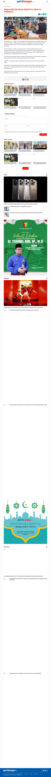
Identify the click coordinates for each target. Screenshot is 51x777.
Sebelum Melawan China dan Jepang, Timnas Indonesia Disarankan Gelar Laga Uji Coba (23, 307)
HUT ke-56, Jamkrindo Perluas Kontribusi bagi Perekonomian (38, 95)
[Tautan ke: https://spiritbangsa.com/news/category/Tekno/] (46, 175)
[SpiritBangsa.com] (26, 1)
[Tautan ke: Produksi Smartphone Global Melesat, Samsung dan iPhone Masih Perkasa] (25, 189)
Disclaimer (14, 775)
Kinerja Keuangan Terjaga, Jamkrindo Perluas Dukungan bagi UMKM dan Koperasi (40, 107)
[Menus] (4, 1)
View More (25, 168)
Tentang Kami (26, 774)
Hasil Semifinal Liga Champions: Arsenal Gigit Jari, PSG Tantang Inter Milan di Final (28, 404)
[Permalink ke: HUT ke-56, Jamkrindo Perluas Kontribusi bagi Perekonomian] (40, 89)
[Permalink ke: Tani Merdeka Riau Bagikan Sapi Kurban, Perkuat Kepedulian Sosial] (11, 101)
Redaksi (31, 774)
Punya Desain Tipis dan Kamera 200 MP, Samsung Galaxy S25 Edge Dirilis (26, 212)
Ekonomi (5, 14)
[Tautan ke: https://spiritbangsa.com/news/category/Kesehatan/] (46, 547)
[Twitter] (25, 79)
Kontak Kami (36, 774)
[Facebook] (23, 79)
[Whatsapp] (46, 14)
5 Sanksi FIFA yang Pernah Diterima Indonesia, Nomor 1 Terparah (24, 310)
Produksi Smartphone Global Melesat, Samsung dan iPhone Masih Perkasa (20, 204)
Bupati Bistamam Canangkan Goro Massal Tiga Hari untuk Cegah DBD (25, 673)
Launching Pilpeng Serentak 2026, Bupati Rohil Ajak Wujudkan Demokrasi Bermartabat (23, 576)
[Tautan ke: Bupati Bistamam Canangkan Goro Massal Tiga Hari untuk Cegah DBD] (6, 719)
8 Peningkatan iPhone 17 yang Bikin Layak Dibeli (20, 206)
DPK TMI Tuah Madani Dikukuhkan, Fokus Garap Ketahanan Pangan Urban (25, 107)
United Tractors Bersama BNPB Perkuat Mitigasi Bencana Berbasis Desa (25, 95)
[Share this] (39, 14)
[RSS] (28, 79)
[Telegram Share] (43, 14)
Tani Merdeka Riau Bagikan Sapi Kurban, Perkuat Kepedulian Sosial (10, 107)
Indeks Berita (19, 775)
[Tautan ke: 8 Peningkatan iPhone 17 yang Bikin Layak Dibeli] (6, 208)
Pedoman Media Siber (7, 775)
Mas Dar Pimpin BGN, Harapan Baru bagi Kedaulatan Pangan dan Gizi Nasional (10, 95)
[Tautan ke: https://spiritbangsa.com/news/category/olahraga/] (46, 278)
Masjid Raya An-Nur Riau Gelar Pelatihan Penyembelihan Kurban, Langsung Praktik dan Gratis (28, 579)
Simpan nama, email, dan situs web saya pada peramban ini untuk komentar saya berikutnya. (23, 131)
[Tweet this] (41, 14)
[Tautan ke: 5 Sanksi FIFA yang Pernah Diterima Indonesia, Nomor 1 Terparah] (6, 356)
